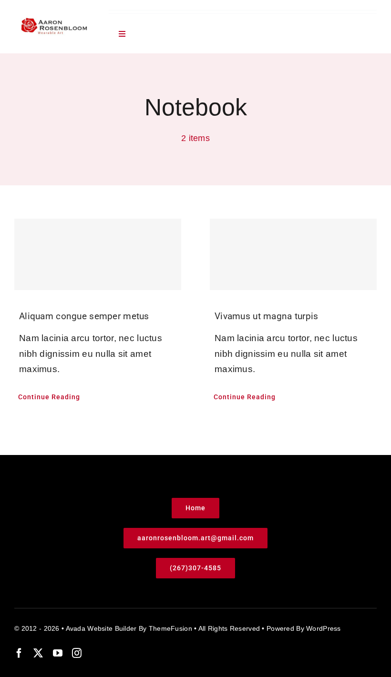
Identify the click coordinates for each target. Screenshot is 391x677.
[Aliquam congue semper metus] (97, 254)
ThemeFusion (170, 628)
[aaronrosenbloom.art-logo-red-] (54, 22)
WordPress (323, 628)
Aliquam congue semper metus (84, 316)
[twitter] (38, 653)
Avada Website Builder (101, 628)
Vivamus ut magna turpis (267, 316)
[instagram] (77, 653)
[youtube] (57, 653)
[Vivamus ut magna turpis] (293, 254)
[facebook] (19, 653)
